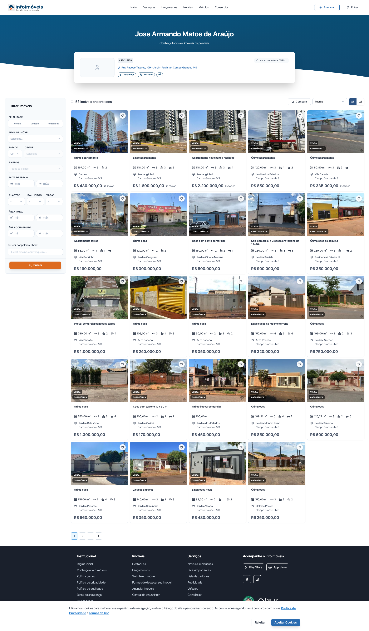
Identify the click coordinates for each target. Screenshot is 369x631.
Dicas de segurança (89, 595)
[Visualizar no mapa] (360, 101)
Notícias (188, 7)
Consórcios (222, 7)
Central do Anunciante (146, 595)
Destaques (149, 7)
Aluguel (35, 123)
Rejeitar (260, 622)
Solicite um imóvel (143, 576)
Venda (17, 123)
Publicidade (195, 582)
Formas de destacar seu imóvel (151, 582)
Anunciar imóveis (143, 588)
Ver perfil (148, 74)
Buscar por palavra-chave (23, 245)
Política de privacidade (91, 582)
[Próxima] (98, 536)
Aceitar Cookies (285, 622)
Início (133, 7)
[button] (99, 150)
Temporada (53, 123)
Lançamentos (169, 7)
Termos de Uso (99, 613)
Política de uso (86, 576)
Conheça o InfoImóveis (91, 570)
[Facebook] (247, 579)
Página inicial (85, 564)
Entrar (354, 7)
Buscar (37, 265)
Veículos (204, 7)
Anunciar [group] (329, 7)
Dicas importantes (199, 570)
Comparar (302, 101)
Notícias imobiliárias (200, 564)
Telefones (129, 74)
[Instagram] (257, 579)
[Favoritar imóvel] (123, 116)
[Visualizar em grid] (353, 101)
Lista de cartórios (198, 576)
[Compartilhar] (159, 75)
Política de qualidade (90, 588)
